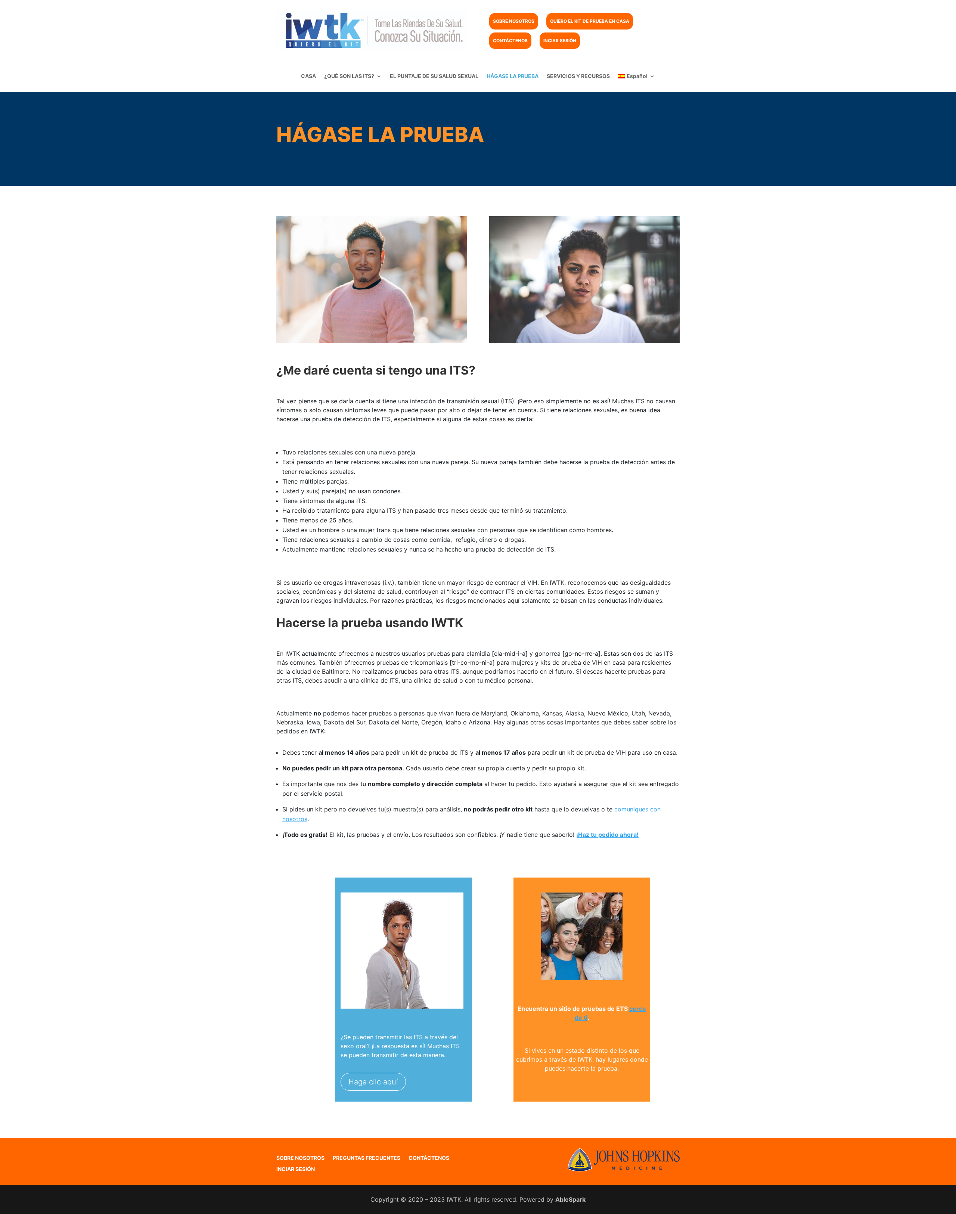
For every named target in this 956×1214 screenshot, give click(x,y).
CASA (308, 76)
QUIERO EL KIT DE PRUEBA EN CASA (589, 21)
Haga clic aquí (373, 1081)
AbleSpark (570, 1199)
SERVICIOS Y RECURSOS (578, 76)
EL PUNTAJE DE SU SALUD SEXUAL (434, 76)
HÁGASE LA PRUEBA (512, 76)
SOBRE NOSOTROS (513, 21)
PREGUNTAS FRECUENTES (366, 1158)
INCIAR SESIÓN (559, 40)
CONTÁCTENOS (510, 40)
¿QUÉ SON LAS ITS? (349, 76)
